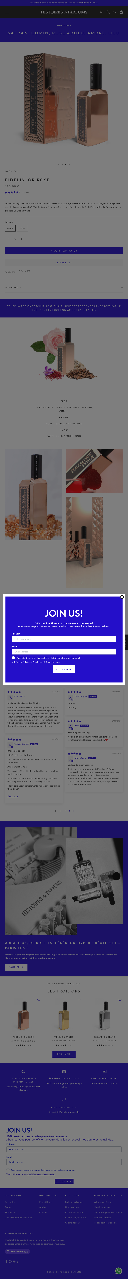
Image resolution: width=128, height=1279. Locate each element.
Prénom (16, 633)
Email (14, 646)
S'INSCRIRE (64, 669)
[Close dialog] (122, 597)
